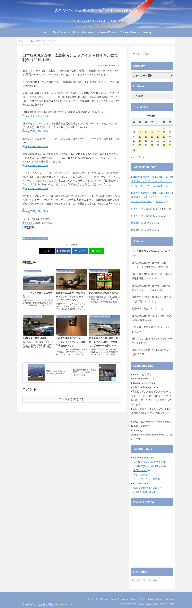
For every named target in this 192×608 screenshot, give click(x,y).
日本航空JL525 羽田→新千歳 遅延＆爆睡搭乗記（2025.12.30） (152, 276)
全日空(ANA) (140, 470)
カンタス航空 (140, 475)
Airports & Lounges (119, 599)
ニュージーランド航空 (145, 479)
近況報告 (136, 223)
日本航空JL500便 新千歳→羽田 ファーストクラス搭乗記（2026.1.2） (151, 264)
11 (140, 136)
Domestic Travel (155, 599)
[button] (170, 53)
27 (152, 145)
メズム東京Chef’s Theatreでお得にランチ (151, 253)
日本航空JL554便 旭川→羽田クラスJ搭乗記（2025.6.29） (152, 317)
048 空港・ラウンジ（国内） (37, 238)
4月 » (141, 157)
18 (140, 141)
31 (134, 150)
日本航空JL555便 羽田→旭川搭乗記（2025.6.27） (151, 352)
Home (90, 599)
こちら (153, 580)
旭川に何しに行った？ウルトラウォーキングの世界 (152, 340)
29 (164, 145)
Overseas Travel (138, 599)
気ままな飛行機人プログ (146, 488)
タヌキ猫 (149, 230)
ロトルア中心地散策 (142, 208)
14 (158, 136)
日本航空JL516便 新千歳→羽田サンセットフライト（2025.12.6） (151, 287)
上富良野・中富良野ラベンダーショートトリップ (152, 329)
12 (146, 136)
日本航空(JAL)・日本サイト (148, 462)
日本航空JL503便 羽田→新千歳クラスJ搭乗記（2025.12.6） (151, 299)
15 (164, 136)
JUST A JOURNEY (143, 492)
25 (140, 145)
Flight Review (102, 599)
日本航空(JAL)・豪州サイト (148, 466)
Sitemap (169, 599)
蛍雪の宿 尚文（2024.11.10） (148, 308)
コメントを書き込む (71, 399)
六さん (159, 201)
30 (170, 145)
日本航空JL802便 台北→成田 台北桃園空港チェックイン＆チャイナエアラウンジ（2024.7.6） (152, 181)
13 (152, 136)
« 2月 (134, 157)
